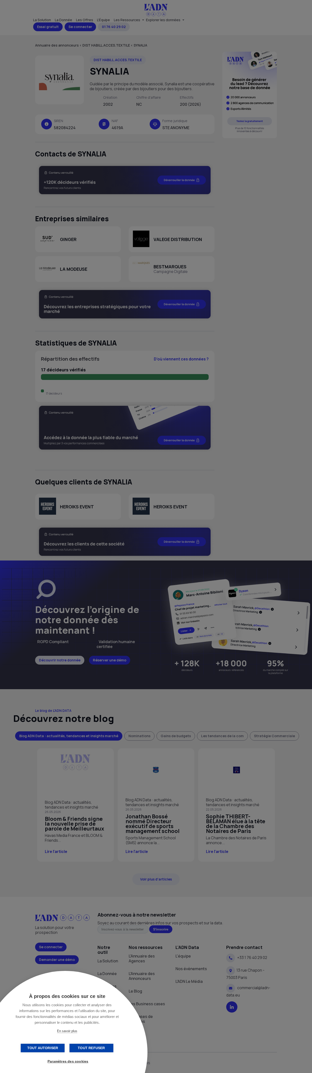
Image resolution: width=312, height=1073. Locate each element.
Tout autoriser (42, 1048)
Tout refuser (91, 1048)
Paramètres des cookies (68, 1061)
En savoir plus (67, 1031)
